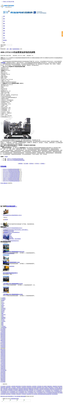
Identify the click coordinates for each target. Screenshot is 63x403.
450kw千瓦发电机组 (55, 391)
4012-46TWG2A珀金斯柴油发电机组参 (11, 174)
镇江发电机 (2, 374)
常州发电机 (2, 367)
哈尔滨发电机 (34, 394)
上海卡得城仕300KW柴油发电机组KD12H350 (13, 283)
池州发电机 (2, 361)
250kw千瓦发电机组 (20, 391)
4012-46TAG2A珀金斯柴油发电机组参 (11, 177)
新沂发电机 (2, 377)
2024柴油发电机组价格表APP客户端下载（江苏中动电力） (15, 229)
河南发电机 (28, 386)
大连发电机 (23, 394)
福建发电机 (8, 387)
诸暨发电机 (2, 340)
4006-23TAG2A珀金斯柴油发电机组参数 (15, 160)
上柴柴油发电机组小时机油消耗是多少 (11, 232)
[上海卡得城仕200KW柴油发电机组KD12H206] (6, 292)
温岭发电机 (2, 352)
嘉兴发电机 (2, 337)
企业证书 (7, 396)
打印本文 (37, 163)
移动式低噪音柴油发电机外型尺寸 (10, 273)
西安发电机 (25, 390)
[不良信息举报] (27, 401)
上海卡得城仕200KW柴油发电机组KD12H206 (13, 294)
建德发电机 (2, 334)
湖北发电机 (59, 386)
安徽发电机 (49, 386)
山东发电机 (34, 386)
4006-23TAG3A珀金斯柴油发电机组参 (11, 180)
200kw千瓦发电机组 (11, 391)
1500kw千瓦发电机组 (38, 392)
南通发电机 (2, 368)
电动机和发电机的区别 (8, 237)
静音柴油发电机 (41, 394)
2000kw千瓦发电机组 (47, 392)
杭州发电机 (2, 330)
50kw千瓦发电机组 (38, 390)
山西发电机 (10, 388)
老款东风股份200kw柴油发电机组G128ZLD (12, 215)
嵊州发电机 (2, 349)
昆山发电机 (2, 381)
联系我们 (19, 396)
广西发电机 (18, 387)
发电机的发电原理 (7, 234)
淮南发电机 (2, 356)
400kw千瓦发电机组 (46, 391)
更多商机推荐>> (11, 206)
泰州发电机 (2, 375)
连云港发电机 (3, 370)
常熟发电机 (2, 380)
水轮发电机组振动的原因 (8, 231)
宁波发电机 (2, 331)
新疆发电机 (25, 388)
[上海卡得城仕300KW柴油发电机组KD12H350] (6, 281)
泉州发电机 (2, 394)
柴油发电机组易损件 (7, 236)
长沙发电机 (15, 390)
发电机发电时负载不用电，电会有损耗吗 (12, 238)
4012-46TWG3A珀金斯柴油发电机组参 (11, 173)
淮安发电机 (2, 371)
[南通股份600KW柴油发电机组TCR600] (6, 260)
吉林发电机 (50, 387)
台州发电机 (2, 339)
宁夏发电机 (5, 388)
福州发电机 (54, 392)
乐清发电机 (2, 346)
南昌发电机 (8, 394)
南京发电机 (2, 365)
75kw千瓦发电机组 (46, 390)
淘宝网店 (11, 396)
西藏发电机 (31, 388)
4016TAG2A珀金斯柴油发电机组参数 (11, 169)
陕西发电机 (15, 388)
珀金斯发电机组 (15, 48)
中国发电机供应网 (15, 398)
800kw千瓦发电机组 (20, 392)
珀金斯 (6, 156)
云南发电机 (23, 387)
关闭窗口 (43, 163)
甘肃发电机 (20, 388)
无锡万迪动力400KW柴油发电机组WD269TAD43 (13, 251)
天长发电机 (2, 362)
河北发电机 (23, 386)
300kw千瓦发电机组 (28, 391)
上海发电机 (13, 386)
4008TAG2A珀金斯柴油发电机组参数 (11, 178)
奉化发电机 (2, 332)
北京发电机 (2, 386)
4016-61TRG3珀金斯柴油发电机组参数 (11, 171)
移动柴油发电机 (48, 394)
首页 (4, 16)
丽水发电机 (2, 343)
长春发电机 (28, 394)
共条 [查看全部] (4, 183)
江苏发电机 (2, 363)
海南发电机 (39, 387)
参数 (11, 48)
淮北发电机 (2, 357)
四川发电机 (34, 387)
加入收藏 (26, 163)
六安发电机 (2, 359)
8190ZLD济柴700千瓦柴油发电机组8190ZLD (12, 227)
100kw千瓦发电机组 (54, 390)
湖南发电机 (2, 387)
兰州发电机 (13, 394)
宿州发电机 (2, 358)
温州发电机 (2, 335)
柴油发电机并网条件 (7, 233)
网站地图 (23, 396)
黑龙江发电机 (45, 387)
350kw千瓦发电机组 (37, 391)
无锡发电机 (2, 366)
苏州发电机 (2, 376)
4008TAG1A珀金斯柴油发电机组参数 (15, 158)
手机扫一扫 (5, 1)
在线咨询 (6, 219)
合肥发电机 (2, 353)
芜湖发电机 (2, 354)
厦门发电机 (60, 392)
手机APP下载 (11, 1)
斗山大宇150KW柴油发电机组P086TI (11, 240)
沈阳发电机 (18, 394)
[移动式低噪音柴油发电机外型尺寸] (6, 271)
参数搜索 (20, 163)
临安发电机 (2, 345)
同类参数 (3, 166)
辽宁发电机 (55, 387)
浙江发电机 (2, 328)
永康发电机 (2, 350)
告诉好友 (31, 163)
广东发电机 (13, 387)
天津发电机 (8, 386)
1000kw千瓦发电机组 (28, 392)
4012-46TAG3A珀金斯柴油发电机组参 (11, 175)
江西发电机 (54, 386)
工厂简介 (15, 396)
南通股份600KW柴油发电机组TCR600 (11, 262)
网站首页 (2, 396)
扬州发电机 (2, 372)
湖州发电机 (2, 336)
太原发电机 (31, 390)
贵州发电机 (28, 387)
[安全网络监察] (20, 401)
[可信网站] (6, 401)
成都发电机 (20, 390)
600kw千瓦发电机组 (11, 392)
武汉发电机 (5, 390)
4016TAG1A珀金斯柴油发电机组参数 (11, 170)
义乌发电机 (2, 341)
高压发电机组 (55, 394)
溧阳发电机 (2, 379)
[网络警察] (13, 401)
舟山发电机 (2, 344)
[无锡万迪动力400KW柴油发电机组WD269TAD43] (6, 249)
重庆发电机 (18, 386)
